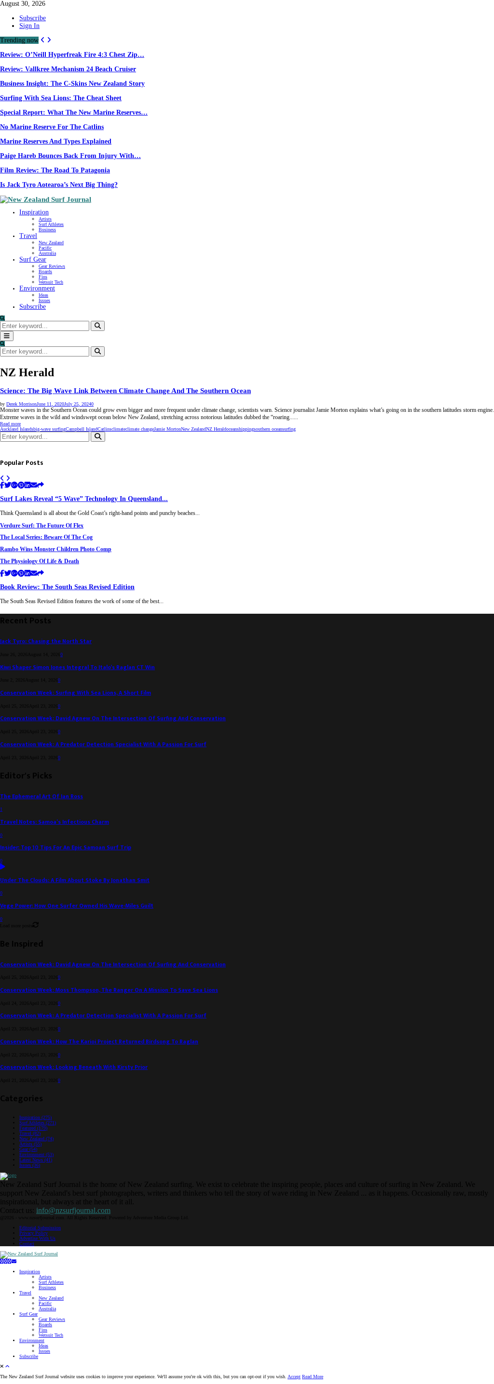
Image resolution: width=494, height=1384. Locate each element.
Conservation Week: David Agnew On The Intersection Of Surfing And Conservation (113, 718)
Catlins (104, 429)
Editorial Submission (40, 1227)
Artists (45, 219)
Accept (294, 1376)
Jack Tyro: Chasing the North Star (46, 641)
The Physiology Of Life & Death (39, 561)
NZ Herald (216, 429)
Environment (37, 288)
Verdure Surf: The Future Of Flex (41, 526)
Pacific (45, 247)
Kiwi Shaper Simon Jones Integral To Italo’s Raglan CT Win (77, 667)
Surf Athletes (51, 224)
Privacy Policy (33, 1233)
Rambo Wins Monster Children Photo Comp (55, 549)
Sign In (29, 25)
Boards (45, 271)
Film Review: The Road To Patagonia (55, 170)
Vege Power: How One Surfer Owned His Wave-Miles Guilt (76, 905)
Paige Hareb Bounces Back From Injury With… (70, 155)
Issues (44, 300)
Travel (28, 235)
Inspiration (34, 212)
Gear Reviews (52, 266)
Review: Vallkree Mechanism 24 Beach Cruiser (68, 69)
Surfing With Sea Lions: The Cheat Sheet (61, 98)
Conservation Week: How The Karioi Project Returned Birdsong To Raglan (99, 1041)
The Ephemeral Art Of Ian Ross (41, 796)
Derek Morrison (21, 404)
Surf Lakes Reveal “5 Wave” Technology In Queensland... (84, 498)
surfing (289, 429)
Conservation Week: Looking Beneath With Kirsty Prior (74, 1067)
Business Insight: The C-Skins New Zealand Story (72, 83)
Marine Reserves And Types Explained (55, 141)
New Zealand (51, 242)
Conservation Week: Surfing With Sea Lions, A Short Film (75, 693)
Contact (26, 1243)
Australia (47, 253)
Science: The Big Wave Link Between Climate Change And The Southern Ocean (125, 391)
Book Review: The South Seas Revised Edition (67, 587)
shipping (245, 429)
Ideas (43, 295)
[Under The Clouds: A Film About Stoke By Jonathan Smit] (2, 867)
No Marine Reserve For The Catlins (52, 127)
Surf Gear (32, 259)
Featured (33, 1128)
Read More (312, 1376)
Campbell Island (81, 429)
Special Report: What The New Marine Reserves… (74, 112)
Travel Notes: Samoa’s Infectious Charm (54, 822)
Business (47, 229)
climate (118, 429)
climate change (139, 429)
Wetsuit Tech (51, 282)
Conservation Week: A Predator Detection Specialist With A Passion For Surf (103, 744)
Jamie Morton (167, 429)
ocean (231, 429)
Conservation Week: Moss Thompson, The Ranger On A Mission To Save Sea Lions (109, 990)
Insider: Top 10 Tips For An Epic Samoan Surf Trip (65, 847)
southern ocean (268, 429)
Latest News (35, 1159)
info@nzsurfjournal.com (73, 1210)
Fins (43, 276)
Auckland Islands (16, 429)
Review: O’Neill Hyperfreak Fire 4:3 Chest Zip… (72, 54)
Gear (28, 1149)
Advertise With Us (37, 1238)
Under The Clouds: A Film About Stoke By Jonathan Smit (75, 880)
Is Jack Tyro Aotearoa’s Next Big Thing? (59, 184)
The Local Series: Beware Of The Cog (46, 537)
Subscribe (32, 18)
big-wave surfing (49, 429)
